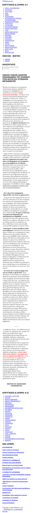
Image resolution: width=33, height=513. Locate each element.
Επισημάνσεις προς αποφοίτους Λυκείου (14, 495)
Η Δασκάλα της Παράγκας (10, 500)
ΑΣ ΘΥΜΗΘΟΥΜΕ (7, 447)
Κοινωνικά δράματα (8, 503)
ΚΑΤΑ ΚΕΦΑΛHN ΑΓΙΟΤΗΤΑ (10, 455)
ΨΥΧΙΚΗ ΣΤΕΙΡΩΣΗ (7, 457)
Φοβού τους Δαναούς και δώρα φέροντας (14, 479)
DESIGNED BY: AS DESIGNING (12, 509)
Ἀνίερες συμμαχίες (8, 486)
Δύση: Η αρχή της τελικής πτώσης (12, 465)
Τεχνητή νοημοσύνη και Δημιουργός (13, 452)
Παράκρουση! (6, 492)
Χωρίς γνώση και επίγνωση (10, 450)
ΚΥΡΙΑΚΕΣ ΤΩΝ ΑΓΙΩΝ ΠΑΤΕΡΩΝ (11, 462)
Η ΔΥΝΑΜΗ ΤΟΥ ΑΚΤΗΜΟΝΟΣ (11, 472)
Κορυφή (5, 511)
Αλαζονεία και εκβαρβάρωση (11, 460)
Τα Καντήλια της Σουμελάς (10, 497)
